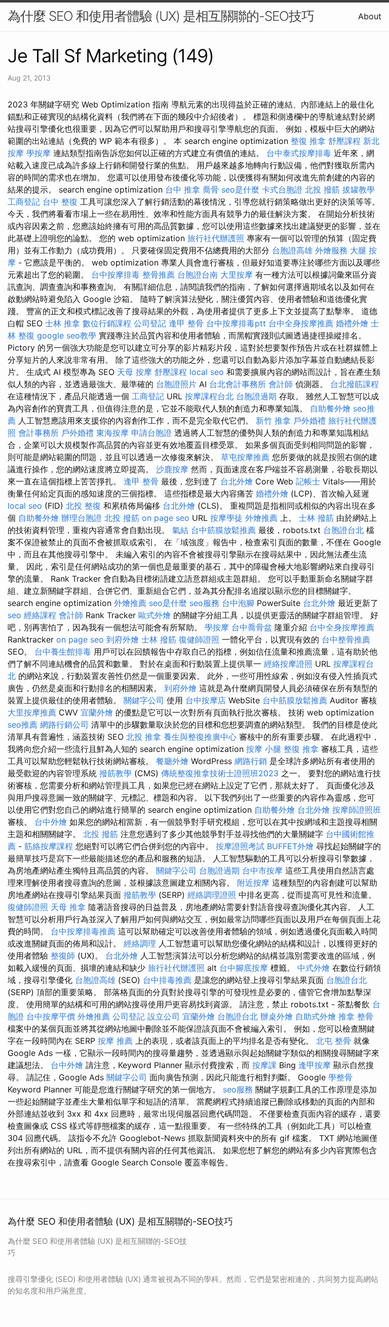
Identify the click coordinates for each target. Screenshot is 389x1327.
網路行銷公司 (64, 724)
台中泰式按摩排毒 (298, 153)
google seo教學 (66, 335)
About (369, 16)
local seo (206, 372)
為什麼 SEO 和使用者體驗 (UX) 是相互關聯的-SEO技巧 (161, 16)
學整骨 (340, 1077)
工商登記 (24, 202)
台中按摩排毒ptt (236, 323)
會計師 (280, 384)
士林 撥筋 (316, 518)
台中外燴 (50, 822)
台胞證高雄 (292, 250)
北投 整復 (83, 506)
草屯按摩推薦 (245, 457)
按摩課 (264, 1065)
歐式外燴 (154, 615)
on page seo (165, 518)
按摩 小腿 (263, 749)
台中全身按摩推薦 (300, 323)
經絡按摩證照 (288, 664)
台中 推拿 (182, 189)
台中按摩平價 (50, 1016)
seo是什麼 (240, 189)
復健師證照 (199, 639)
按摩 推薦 (115, 1041)
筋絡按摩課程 (48, 846)
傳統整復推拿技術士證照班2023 (220, 773)
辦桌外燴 (276, 1016)
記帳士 (308, 481)
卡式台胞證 (282, 189)
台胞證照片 (176, 384)
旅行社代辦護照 (215, 238)
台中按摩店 (205, 700)
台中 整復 (60, 202)
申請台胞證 (151, 433)
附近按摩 (253, 883)
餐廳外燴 (172, 761)
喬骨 (211, 189)
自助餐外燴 (330, 408)
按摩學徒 (226, 518)
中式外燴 (313, 968)
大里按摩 (236, 275)
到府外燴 (122, 639)
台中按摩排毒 (115, 275)
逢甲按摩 (314, 1065)
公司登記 (150, 323)
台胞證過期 (256, 396)
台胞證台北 (343, 530)
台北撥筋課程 (354, 384)
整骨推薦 (158, 275)
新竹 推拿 (273, 420)
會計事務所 (38, 433)
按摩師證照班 (356, 810)
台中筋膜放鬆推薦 (223, 530)
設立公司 (163, 1016)
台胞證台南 (197, 275)
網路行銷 (251, 761)
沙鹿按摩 (172, 469)
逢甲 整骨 (186, 323)
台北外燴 (236, 481)
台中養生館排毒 (62, 652)
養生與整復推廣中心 (200, 737)
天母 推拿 (68, 907)
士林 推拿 (62, 323)
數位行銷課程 (107, 323)
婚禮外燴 (352, 323)
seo (14, 615)
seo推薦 (22, 724)
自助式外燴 (315, 1016)
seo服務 (204, 603)
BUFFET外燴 (290, 846)
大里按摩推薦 (32, 712)
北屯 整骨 (333, 1041)
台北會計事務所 (237, 384)
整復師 (63, 956)
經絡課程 (40, 615)
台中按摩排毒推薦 (83, 931)
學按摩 (38, 153)
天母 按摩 (134, 372)
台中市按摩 (262, 870)
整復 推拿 (308, 141)
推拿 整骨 (355, 1016)
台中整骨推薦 (346, 639)
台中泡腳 (238, 603)
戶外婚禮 (309, 420)
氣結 (180, 530)
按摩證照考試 (240, 846)
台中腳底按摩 (243, 968)
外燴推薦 (261, 518)
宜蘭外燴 (97, 712)
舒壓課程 (344, 141)
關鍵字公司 (144, 700)
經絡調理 (140, 943)
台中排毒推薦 (167, 980)
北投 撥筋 (322, 189)
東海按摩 (112, 433)
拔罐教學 (358, 189)
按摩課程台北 (209, 396)
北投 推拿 (143, 737)
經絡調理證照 (211, 895)
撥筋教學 (115, 773)
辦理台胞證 (81, 518)
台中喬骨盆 (251, 627)
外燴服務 (331, 250)
